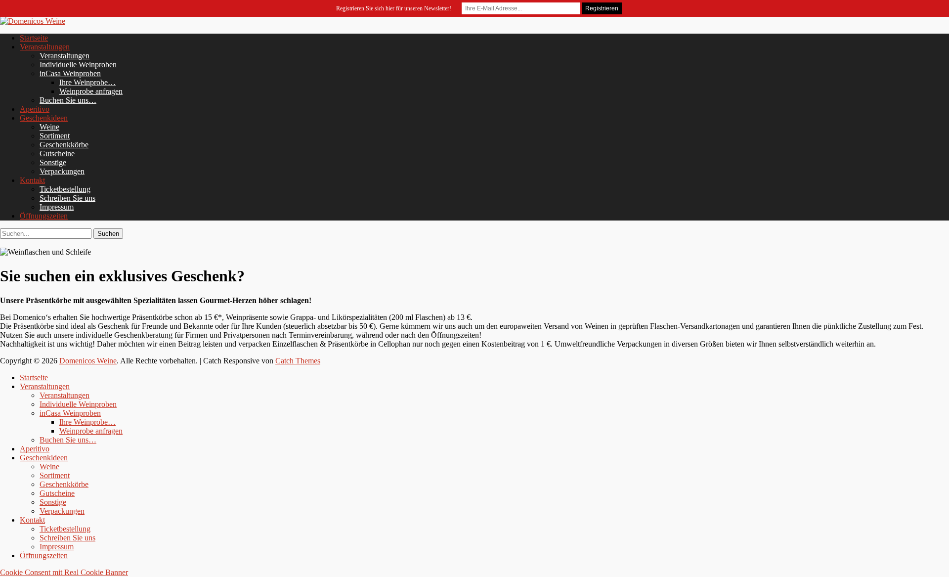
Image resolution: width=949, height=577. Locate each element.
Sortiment (55, 136)
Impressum (57, 207)
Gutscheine (57, 153)
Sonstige (53, 162)
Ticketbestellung (65, 189)
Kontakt (32, 180)
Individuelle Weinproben (78, 64)
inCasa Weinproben (70, 73)
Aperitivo (34, 109)
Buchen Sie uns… (68, 100)
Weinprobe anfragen (91, 91)
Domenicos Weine (88, 360)
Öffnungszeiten (44, 216)
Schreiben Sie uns (67, 198)
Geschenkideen (44, 118)
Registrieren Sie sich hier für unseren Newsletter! (393, 8)
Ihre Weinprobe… (87, 82)
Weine (49, 127)
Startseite (34, 38)
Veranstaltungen (45, 47)
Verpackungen (62, 171)
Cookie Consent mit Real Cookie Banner (64, 572)
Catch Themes (297, 360)
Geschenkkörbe (64, 144)
